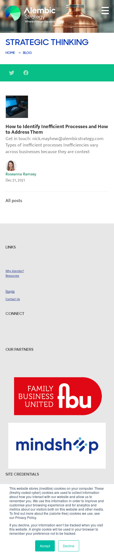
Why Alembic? (15, 271)
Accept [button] (45, 545)
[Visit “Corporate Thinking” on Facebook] (26, 74)
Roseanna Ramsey (21, 174)
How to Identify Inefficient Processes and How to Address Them (57, 129)
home (10, 53)
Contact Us (13, 299)
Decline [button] (68, 545)
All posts (14, 200)
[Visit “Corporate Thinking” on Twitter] (12, 74)
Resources (12, 276)
